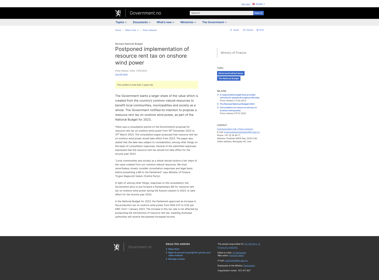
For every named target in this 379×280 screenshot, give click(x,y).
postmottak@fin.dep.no (236, 260)
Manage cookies (176, 259)
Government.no (145, 13)
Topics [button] (120, 22)
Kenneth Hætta (236, 255)
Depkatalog (249, 265)
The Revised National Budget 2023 (237, 104)
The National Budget (229, 78)
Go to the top (158, 231)
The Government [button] (213, 22)
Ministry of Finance (233, 52)
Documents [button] (140, 22)
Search (258, 13)
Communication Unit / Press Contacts (235, 129)
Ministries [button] (187, 22)
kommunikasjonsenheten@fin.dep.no (242, 132)
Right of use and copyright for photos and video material (189, 254)
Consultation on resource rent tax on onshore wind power (238, 109)
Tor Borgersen (239, 252)
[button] (132, 30)
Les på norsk (121, 74)
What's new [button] (164, 22)
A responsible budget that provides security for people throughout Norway (239, 96)
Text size (245, 4)
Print (261, 30)
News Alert (173, 249)
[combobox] (221, 13)
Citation (249, 30)
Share (236, 30)
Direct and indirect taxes (231, 73)
